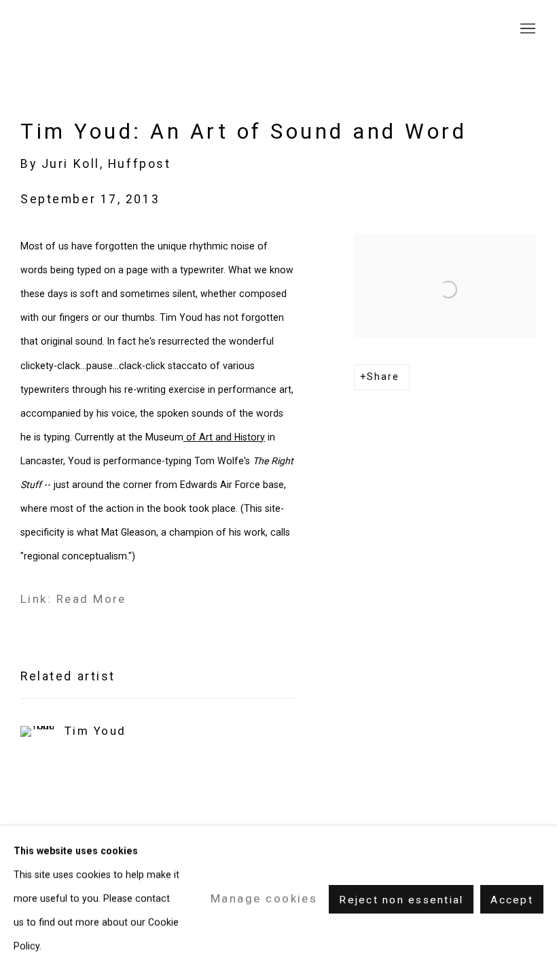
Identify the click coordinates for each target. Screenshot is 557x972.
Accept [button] (511, 899)
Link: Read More (73, 599)
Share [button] (383, 376)
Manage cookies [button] (264, 898)
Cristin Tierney (101, 28)
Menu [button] (526, 29)
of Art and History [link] (224, 437)
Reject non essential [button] (401, 899)
